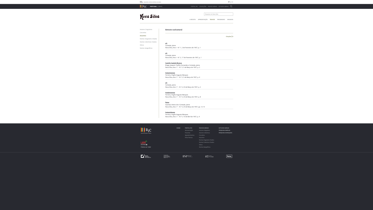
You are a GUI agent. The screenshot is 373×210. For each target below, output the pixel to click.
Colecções (202, 6)
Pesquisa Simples (224, 130)
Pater (167, 102)
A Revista (193, 19)
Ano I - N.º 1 (177, 48)
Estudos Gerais (224, 6)
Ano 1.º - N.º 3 (178, 67)
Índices (212, 19)
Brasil (160, 6)
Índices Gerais (212, 6)
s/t (166, 43)
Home (178, 128)
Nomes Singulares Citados (206, 140)
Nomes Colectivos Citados (206, 142)
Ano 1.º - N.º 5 (178, 117)
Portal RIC (194, 6)
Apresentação (203, 19)
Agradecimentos (189, 135)
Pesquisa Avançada (225, 132)
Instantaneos (170, 73)
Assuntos (201, 137)
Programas (221, 19)
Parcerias (187, 132)
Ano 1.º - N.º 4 (178, 87)
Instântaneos (170, 93)
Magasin (230, 19)
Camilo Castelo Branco (173, 63)
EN (232, 2)
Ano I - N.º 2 (177, 57)
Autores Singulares (204, 130)
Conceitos (202, 135)
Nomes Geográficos (204, 147)
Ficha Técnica (189, 137)
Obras (201, 144)
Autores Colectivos (204, 132)
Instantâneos (170, 112)
